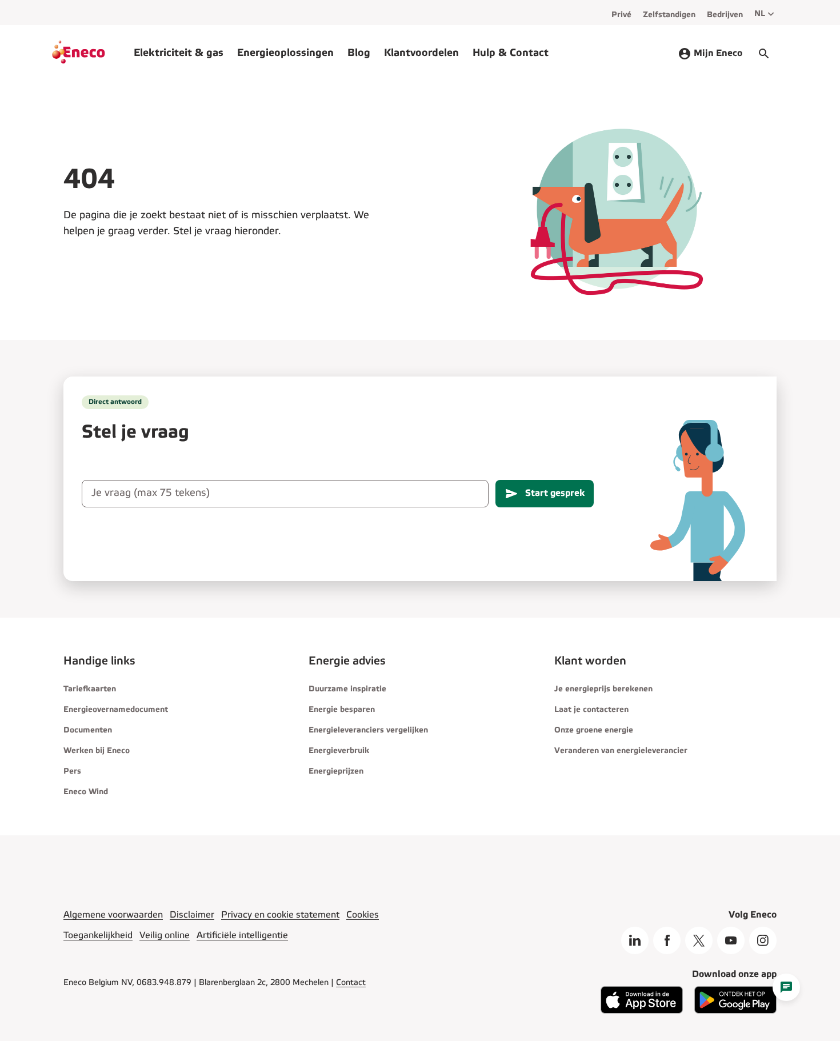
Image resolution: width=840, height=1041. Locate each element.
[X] (699, 940)
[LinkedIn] (635, 940)
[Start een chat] (786, 987)
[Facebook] (667, 940)
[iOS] (642, 1011)
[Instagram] (763, 940)
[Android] (735, 1011)
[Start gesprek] (764, 53)
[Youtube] (731, 940)
